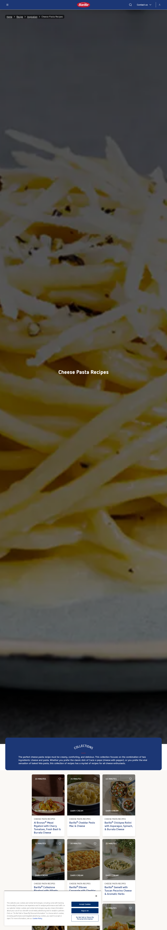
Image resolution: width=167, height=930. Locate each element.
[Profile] (159, 5)
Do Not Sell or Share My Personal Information (85, 918)
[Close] (96, 896)
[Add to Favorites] (59, 779)
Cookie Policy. (37, 918)
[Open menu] (7, 5)
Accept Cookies (85, 904)
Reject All (84, 911)
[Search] (130, 4)
